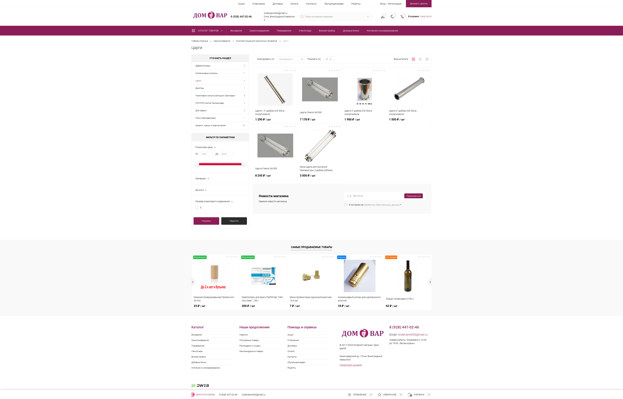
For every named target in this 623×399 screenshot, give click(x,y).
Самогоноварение (200, 340)
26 (244, 125)
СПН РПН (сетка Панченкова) (209, 103)
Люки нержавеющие (205, 118)
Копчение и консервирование (205, 368)
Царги (198, 80)
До (216, 154)
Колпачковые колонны (206, 73)
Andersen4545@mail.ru (413, 334)
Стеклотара (196, 351)
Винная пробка (198, 357)
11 (244, 73)
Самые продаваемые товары (311, 247)
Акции (241, 3)
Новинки (243, 334)
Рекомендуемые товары (251, 351)
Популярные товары (249, 340)
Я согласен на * (375, 204)
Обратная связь (205, 394)
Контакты (311, 3)
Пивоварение (197, 346)
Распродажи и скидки (249, 346)
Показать (206, 221)
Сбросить (234, 221)
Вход (382, 3)
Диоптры (199, 88)
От (196, 154)
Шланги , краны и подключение (210, 125)
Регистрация (395, 3)
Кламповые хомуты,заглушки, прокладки (215, 95)
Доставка (278, 3)
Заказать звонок (419, 3)
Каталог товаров (208, 30)
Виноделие (196, 334)
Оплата (294, 3)
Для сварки (201, 110)
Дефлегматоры (202, 66)
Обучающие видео (334, 3)
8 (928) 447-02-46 (228, 394)
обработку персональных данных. (382, 204)
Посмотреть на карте (351, 365)
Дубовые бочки (198, 362)
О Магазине (258, 3)
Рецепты (356, 3)
